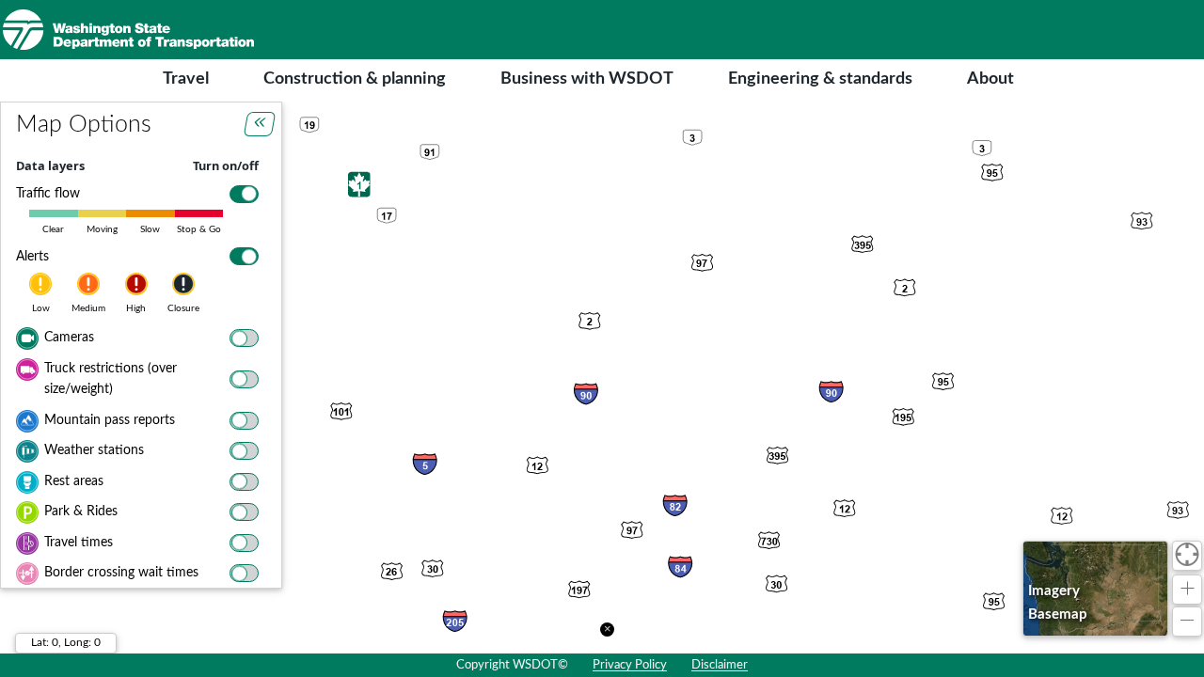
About (990, 79)
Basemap (1057, 614)
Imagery (1054, 591)
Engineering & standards (820, 79)
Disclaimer (719, 664)
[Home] (128, 29)
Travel (186, 79)
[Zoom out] (1187, 621)
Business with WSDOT (586, 79)
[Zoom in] (1187, 590)
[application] (602, 377)
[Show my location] (1187, 556)
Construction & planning (354, 79)
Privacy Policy (630, 664)
